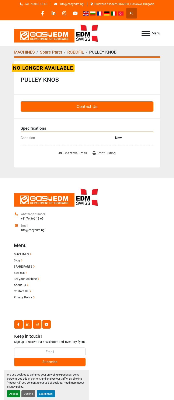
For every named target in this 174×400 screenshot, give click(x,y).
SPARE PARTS (23, 266)
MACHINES (21, 254)
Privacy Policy (23, 297)
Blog (17, 260)
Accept (13, 393)
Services (19, 272)
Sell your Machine (25, 279)
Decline (28, 393)
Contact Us (87, 106)
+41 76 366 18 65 (35, 4)
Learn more (46, 393)
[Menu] (146, 33)
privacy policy (15, 386)
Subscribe (49, 362)
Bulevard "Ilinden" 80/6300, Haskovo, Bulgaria (124, 4)
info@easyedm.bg (71, 4)
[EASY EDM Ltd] (56, 197)
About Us (20, 285)
